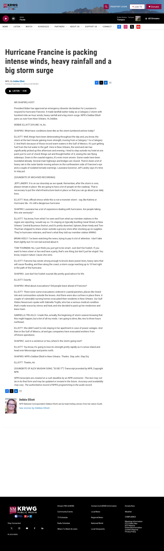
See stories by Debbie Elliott (34, 407)
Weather (128, 512)
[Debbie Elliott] (11, 405)
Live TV (138, 6)
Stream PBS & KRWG (65, 506)
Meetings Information (133, 521)
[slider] (17, 18)
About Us (75, 27)
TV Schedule (62, 517)
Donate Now (130, 506)
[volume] (13, 18)
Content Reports (131, 530)
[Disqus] (82, 462)
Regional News (97, 517)
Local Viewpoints (98, 529)
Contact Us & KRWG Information (104, 506)
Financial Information (133, 528)
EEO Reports (130, 526)
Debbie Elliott (18, 81)
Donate (155, 6)
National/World (97, 523)
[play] (6, 18)
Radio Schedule (63, 523)
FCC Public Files (131, 524)
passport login (118, 7)
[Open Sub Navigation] (10, 27)
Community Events (65, 512)
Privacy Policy (130, 532)
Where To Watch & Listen (67, 529)
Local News (95, 512)
